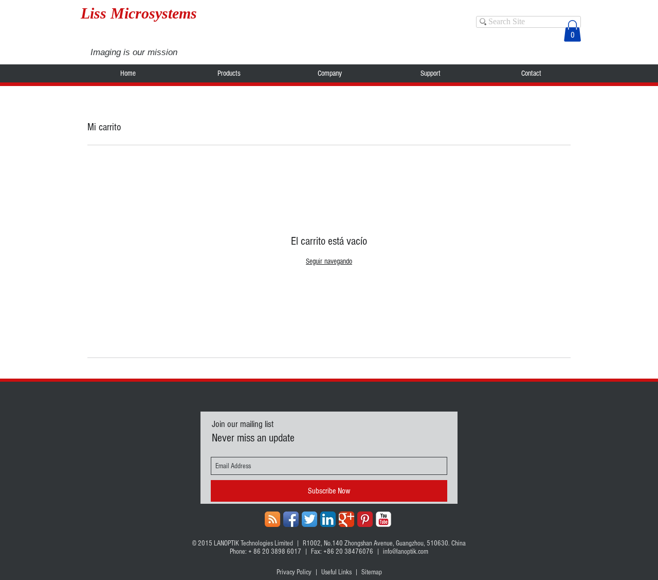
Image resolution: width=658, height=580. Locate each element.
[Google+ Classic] (346, 519)
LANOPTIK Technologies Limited (253, 543)
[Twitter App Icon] (309, 519)
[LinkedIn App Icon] (328, 519)
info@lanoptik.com (405, 552)
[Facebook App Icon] (291, 519)
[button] (572, 31)
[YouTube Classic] (383, 519)
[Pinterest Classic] (365, 519)
